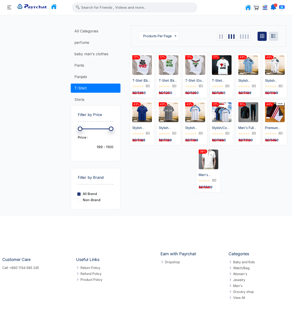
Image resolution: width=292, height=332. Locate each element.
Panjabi (80, 76)
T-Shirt (80, 88)
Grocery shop (243, 292)
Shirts (79, 99)
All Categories (86, 31)
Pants (79, 65)
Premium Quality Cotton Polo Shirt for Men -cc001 (274, 128)
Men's (237, 286)
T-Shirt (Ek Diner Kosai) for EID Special (141, 81)
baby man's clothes (91, 54)
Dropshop (172, 262)
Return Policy (90, 268)
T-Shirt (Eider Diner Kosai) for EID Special (221, 81)
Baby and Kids (244, 262)
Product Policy (91, 280)
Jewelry (239, 280)
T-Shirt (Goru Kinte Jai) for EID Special (195, 81)
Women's (240, 274)
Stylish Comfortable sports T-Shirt (247, 81)
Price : (83, 137)
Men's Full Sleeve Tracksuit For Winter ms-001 (248, 128)
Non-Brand (91, 200)
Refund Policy (91, 274)
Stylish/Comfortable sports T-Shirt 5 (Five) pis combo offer (222, 128)
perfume (81, 42)
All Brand (90, 194)
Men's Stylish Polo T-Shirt (207, 175)
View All (239, 298)
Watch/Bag (241, 268)
